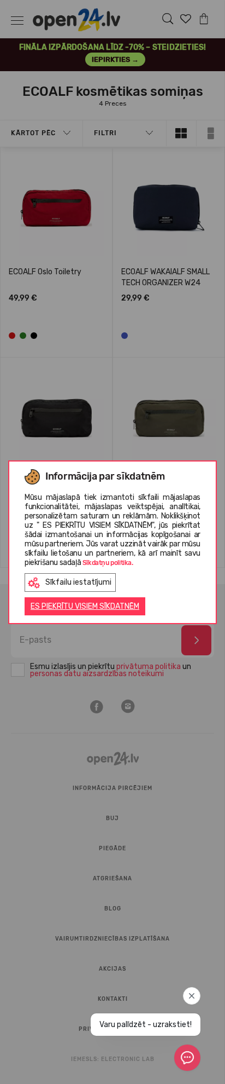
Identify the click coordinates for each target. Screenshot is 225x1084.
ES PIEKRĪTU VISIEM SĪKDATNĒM (85, 606)
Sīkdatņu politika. (107, 563)
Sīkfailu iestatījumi (78, 582)
